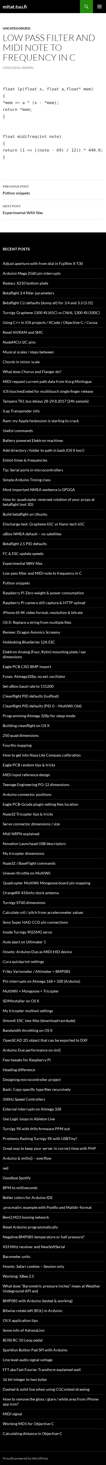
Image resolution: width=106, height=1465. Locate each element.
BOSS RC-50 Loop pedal (23, 1340)
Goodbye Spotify (17, 1177)
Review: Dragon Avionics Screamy (34, 632)
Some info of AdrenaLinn (24, 1330)
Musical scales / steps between (28, 352)
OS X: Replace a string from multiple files (37, 622)
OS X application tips (20, 1320)
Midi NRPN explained (21, 833)
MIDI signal (12, 1413)
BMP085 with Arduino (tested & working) (38, 1300)
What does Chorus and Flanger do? (32, 371)
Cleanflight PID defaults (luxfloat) (31, 696)
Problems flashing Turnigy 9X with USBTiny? (40, 1138)
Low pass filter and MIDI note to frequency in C (42, 573)
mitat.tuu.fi (15, 7)
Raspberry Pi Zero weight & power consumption (43, 592)
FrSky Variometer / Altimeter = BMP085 (36, 971)
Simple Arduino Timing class (27, 479)
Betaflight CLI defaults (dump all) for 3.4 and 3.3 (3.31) (48, 302)
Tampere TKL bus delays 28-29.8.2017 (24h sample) (46, 401)
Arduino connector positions (27, 794)
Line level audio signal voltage (27, 1359)
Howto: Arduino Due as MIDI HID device (37, 951)
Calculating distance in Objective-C (32, 1433)
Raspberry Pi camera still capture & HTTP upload (44, 602)
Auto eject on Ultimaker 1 (24, 942)
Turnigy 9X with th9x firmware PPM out (36, 1128)
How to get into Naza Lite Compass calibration (42, 755)
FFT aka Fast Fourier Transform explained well (42, 1369)
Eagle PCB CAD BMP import (27, 666)
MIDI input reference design (26, 774)
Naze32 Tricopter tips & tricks (28, 814)
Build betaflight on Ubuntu (25, 514)
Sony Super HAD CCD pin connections (35, 922)
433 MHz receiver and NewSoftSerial (34, 1246)
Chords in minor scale (21, 361)
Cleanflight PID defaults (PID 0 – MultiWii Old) (42, 706)
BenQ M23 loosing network (26, 1217)
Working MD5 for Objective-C (28, 1423)
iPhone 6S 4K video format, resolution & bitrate (43, 612)
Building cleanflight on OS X (26, 725)
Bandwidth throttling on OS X (27, 1030)
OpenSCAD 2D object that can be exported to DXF (45, 1040)
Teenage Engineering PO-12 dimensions (36, 784)
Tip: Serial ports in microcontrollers (33, 470)
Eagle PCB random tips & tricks (29, 765)
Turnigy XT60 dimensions (24, 902)
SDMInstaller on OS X (21, 1001)
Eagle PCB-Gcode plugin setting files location (40, 804)
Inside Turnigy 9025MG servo (27, 932)
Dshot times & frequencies (25, 460)
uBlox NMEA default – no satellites (32, 533)
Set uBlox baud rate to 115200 (28, 686)
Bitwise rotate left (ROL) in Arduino (32, 1310)
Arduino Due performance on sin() (32, 1050)
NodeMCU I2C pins (19, 342)
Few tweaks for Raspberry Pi (27, 1060)
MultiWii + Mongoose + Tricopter (31, 991)
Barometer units (16, 1256)
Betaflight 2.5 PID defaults (25, 543)
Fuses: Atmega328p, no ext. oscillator (34, 676)
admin (27, 68)
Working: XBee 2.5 (18, 1276)
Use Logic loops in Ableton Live (29, 1119)
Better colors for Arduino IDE (28, 1197)
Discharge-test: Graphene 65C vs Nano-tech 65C (44, 524)
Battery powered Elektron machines (33, 440)
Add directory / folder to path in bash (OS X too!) (43, 450)
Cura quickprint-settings (23, 961)
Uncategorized (16, 28)
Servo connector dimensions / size (31, 824)
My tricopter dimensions (23, 853)
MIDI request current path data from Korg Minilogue (47, 381)
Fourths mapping (17, 745)
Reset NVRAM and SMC (23, 332)
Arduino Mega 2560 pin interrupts (32, 273)
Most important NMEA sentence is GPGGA (39, 489)
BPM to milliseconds (20, 1187)
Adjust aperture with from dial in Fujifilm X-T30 (43, 263)
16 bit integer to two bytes (25, 1379)
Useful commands (18, 430)
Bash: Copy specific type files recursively (37, 1089)
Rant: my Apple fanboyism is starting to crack (41, 420)
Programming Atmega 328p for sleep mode (39, 715)
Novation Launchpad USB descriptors (34, 843)
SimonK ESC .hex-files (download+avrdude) (39, 1020)
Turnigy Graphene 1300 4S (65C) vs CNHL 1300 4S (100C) (51, 312)
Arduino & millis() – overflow (27, 1158)
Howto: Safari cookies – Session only (33, 1266)
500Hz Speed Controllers (24, 1099)
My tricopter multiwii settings (28, 1010)
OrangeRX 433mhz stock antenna (31, 892)
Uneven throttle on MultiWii (27, 873)
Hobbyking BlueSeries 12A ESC (29, 642)
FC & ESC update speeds (23, 553)
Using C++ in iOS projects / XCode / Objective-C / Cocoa (50, 322)
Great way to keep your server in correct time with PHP (49, 1148)
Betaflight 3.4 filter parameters (28, 293)
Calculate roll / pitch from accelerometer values (43, 912)
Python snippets (16, 189)
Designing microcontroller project (32, 1079)
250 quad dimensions (21, 735)
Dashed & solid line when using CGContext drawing (46, 1389)
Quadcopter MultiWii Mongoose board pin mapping (46, 883)
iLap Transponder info (21, 411)
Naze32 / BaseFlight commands (29, 863)
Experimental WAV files (23, 209)
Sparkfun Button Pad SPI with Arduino (35, 1350)
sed (5, 1168)
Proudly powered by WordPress (25, 1458)
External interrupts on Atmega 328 (32, 1109)
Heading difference (19, 1069)
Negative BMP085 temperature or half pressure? (44, 1236)
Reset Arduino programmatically (30, 1227)
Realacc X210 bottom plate (25, 283)
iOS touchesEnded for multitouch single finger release (48, 391)
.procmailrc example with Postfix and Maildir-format (47, 1207)
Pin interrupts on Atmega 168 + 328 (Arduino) (41, 981)
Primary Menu (99, 6)
